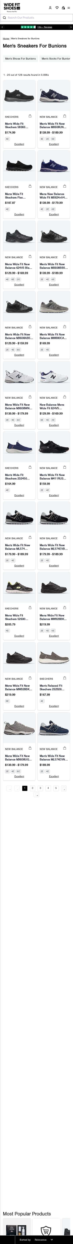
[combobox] (36, 17)
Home (6, 38)
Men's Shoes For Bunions (20, 58)
